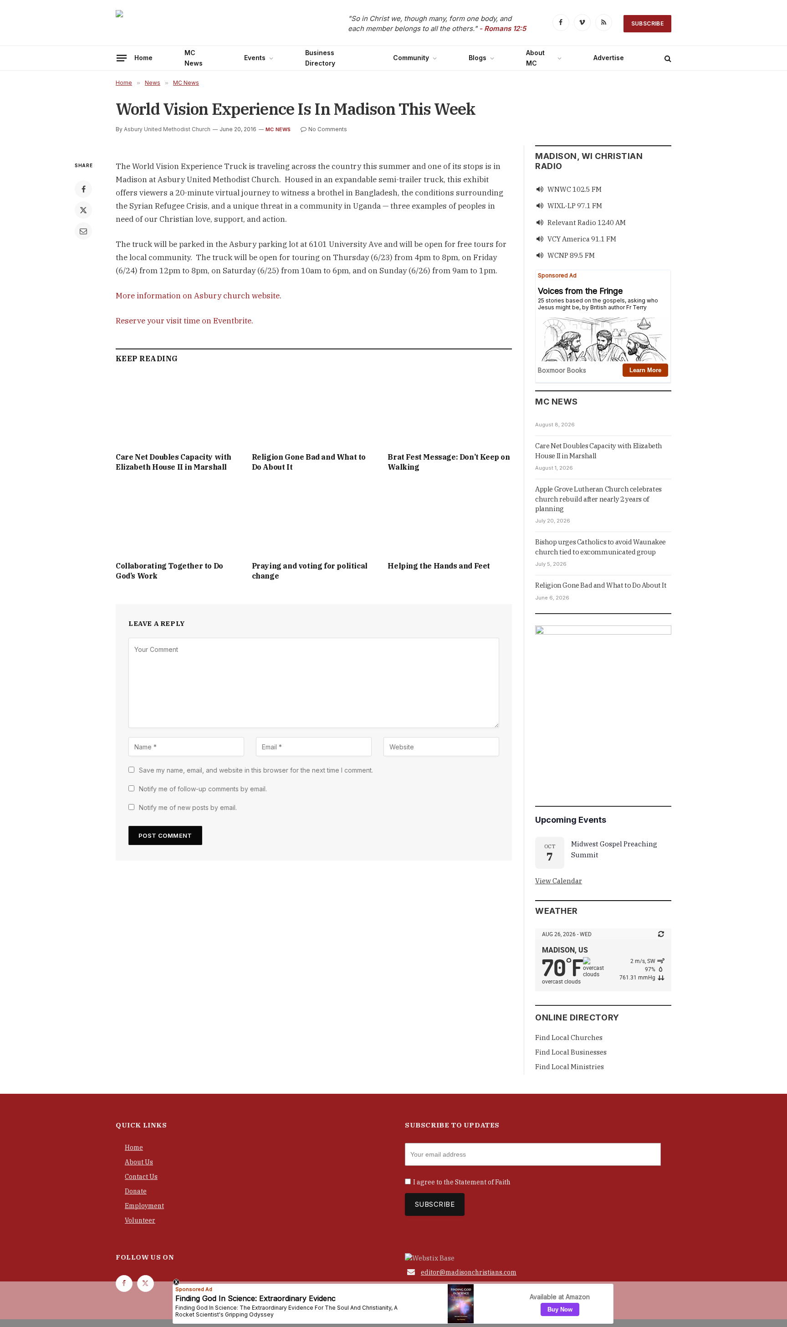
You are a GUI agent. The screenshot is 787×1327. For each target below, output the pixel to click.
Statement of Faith (483, 1182)
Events (255, 57)
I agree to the (462, 1182)
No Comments (327, 129)
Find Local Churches (569, 1037)
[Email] (83, 231)
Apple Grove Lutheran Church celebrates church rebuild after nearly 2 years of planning (598, 499)
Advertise (608, 57)
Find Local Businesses (571, 1052)
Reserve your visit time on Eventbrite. (184, 321)
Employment (144, 1206)
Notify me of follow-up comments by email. (203, 789)
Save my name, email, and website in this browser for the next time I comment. (256, 770)
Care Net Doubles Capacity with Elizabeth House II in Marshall (173, 461)
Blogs (477, 57)
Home (143, 57)
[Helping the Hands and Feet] (450, 519)
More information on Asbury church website (198, 296)
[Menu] (122, 58)
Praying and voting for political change (310, 570)
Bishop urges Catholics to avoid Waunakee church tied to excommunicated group (600, 547)
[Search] (667, 58)
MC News (193, 58)
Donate (136, 1191)
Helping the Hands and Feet (439, 565)
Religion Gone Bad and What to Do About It (309, 461)
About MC (535, 58)
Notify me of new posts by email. (188, 807)
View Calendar (558, 880)
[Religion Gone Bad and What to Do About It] (314, 410)
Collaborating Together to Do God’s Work (169, 570)
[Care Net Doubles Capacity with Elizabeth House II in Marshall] (178, 410)
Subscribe (647, 23)
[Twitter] (83, 210)
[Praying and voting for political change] (314, 519)
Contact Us (141, 1177)
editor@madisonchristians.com (468, 1272)
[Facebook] (83, 189)
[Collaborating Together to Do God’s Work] (178, 519)
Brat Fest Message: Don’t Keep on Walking (449, 461)
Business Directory (320, 58)
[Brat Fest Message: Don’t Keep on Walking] (450, 410)
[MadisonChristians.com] (195, 23)
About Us (139, 1162)
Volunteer (140, 1220)
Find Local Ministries (569, 1066)
